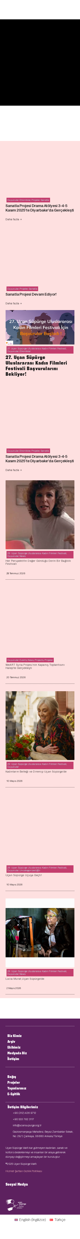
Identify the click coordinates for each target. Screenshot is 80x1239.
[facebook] (7, 1192)
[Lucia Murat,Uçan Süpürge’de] (40, 901)
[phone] (43, 1192)
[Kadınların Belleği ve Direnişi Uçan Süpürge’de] (40, 694)
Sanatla (45, 200)
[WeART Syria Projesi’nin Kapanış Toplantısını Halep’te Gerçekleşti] (40, 590)
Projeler (35, 200)
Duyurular (13, 200)
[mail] (31, 1192)
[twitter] (13, 1192)
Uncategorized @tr (30, 870)
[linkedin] (37, 1192)
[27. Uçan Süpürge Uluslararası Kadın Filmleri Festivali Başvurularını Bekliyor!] (40, 313)
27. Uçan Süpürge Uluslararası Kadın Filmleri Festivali (36, 348)
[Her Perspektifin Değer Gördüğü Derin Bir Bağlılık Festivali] (40, 483)
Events (23, 660)
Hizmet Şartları (14, 1171)
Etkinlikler (25, 200)
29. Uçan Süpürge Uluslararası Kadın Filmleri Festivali (36, 553)
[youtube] (19, 1192)
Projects (39, 660)
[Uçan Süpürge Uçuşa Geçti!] (40, 798)
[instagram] (25, 1192)
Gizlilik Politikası (33, 1171)
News (22, 556)
